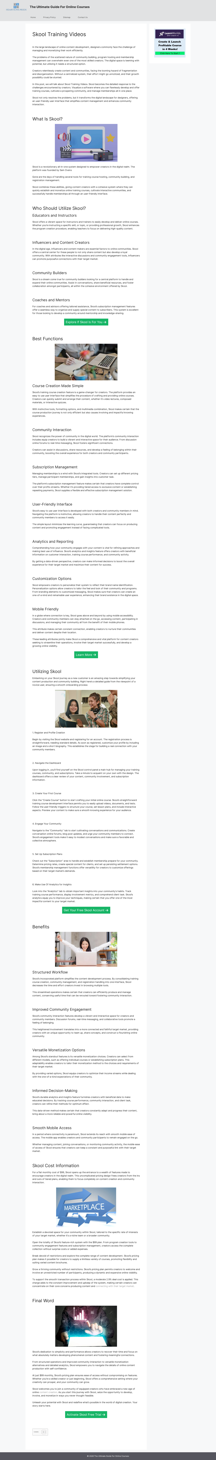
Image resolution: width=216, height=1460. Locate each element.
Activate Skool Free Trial (84, 1414)
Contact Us (83, 17)
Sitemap (66, 17)
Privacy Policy (49, 17)
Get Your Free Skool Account (84, 910)
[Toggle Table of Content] (42, 1432)
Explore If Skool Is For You (84, 322)
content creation (48, 1392)
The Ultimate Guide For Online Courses (60, 7)
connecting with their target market (115, 1286)
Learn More (84, 655)
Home (33, 17)
